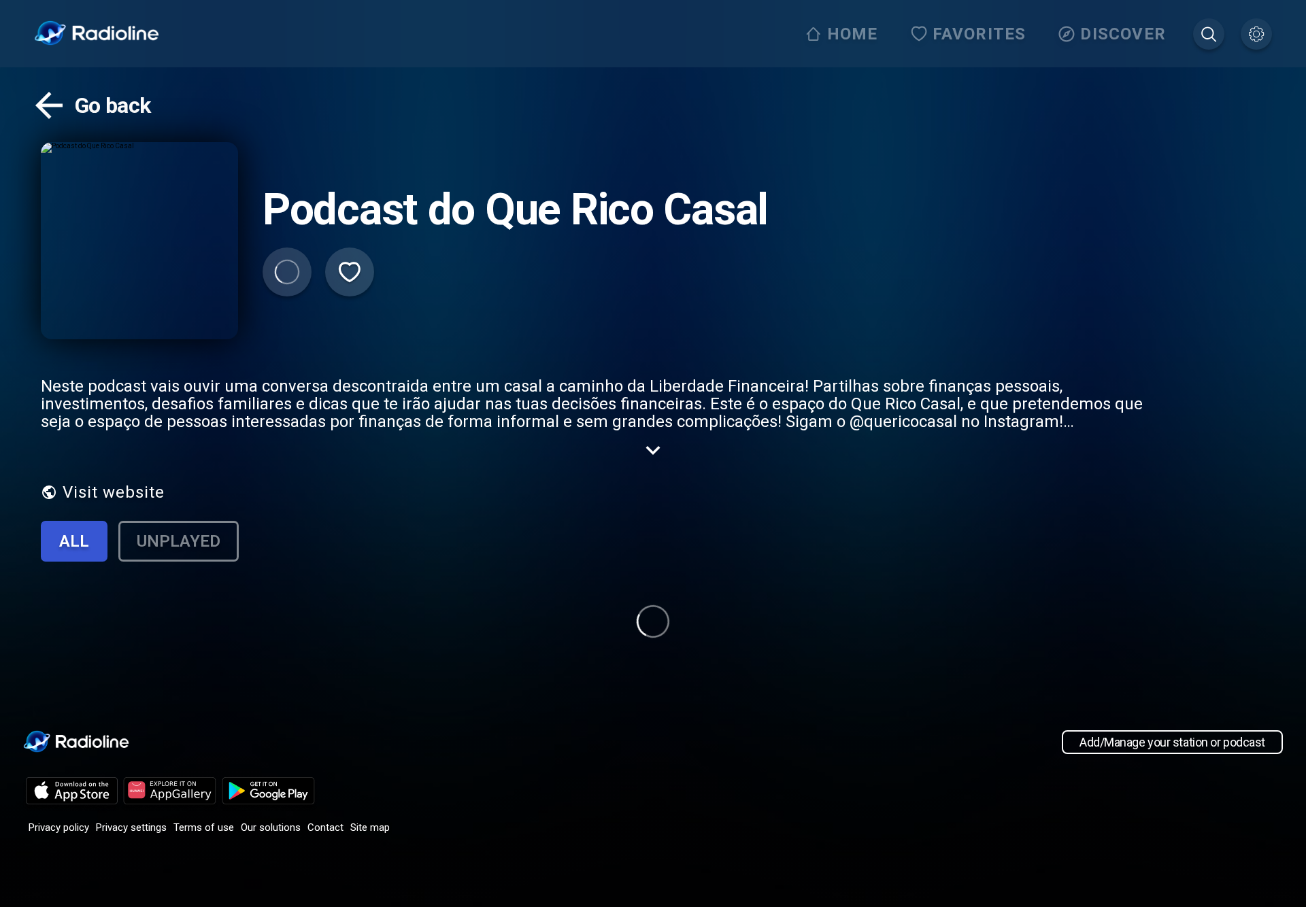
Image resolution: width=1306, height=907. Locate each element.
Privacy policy (59, 827)
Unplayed (178, 541)
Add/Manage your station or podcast (1172, 742)
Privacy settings (131, 827)
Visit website (114, 492)
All (74, 541)
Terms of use (203, 827)
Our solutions (271, 827)
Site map (370, 827)
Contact (325, 827)
